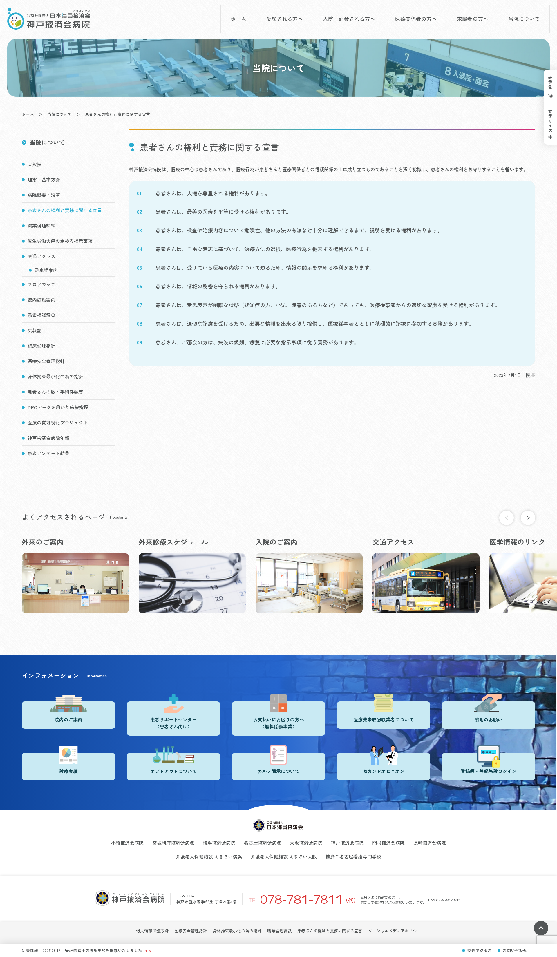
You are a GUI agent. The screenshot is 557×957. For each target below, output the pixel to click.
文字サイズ (550, 121)
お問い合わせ (515, 950)
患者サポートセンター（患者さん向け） (173, 723)
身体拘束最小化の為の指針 (55, 376)
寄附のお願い (488, 719)
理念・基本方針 (44, 179)
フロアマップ (41, 284)
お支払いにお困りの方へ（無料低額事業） (278, 723)
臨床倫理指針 (41, 345)
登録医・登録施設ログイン (488, 771)
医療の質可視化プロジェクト (58, 422)
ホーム (238, 18)
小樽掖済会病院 (127, 842)
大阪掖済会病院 (306, 842)
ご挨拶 (34, 164)
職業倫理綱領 (41, 225)
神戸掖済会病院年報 (48, 437)
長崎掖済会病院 (429, 842)
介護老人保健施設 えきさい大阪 (284, 856)
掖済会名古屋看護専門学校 (353, 856)
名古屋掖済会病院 (262, 842)
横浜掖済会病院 (219, 842)
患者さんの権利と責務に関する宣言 (65, 210)
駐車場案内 (46, 270)
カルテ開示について (278, 771)
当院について (524, 18)
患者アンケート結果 (48, 453)
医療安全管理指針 (46, 361)
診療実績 (68, 771)
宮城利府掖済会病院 (173, 842)
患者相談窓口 (41, 314)
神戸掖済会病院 (347, 842)
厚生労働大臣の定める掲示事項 (60, 240)
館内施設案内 (41, 299)
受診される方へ (284, 18)
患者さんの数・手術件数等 (55, 391)
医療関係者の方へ (416, 18)
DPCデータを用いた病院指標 (58, 407)
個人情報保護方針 (152, 931)
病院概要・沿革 (44, 194)
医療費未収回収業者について (383, 719)
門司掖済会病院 (388, 842)
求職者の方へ (472, 18)
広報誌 (34, 330)
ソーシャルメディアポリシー (394, 931)
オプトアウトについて (173, 771)
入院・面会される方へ (349, 18)
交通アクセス (41, 256)
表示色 (550, 82)
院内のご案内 (68, 719)
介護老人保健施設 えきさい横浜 (209, 856)
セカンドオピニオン (383, 771)
